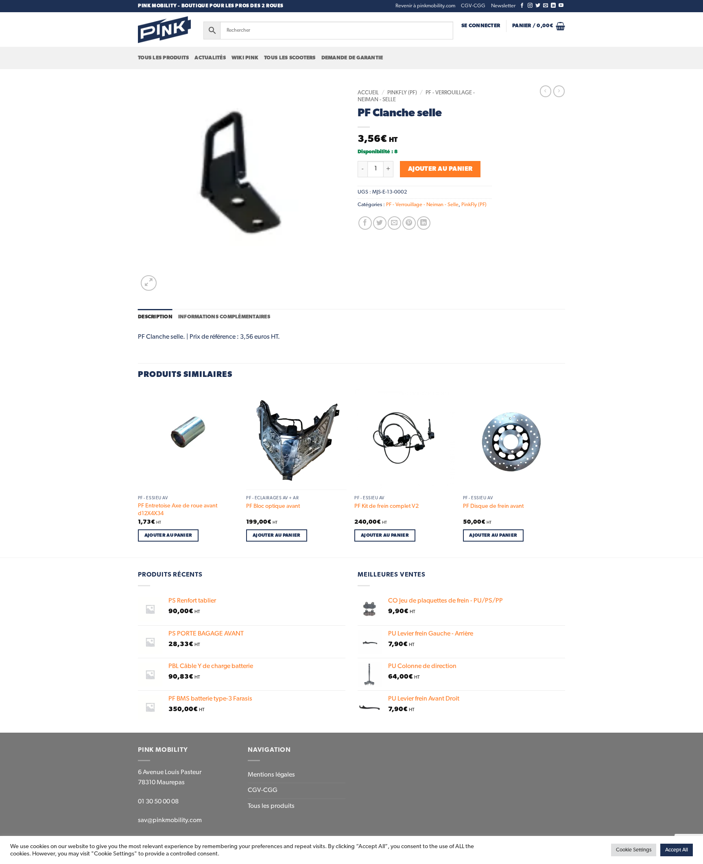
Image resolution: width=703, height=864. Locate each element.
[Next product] (545, 91)
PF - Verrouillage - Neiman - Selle (422, 204)
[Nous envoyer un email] (545, 6)
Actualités (210, 58)
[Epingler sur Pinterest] (409, 223)
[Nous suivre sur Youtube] (561, 6)
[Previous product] (559, 91)
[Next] (563, 473)
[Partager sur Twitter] (379, 223)
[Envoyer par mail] (394, 223)
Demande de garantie (352, 58)
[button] (503, 6)
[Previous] (138, 473)
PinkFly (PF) (402, 93)
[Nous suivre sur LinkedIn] (553, 6)
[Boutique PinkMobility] (164, 29)
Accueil (368, 93)
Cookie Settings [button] (633, 850)
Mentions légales (271, 775)
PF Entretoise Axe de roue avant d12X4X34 (177, 509)
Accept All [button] (676, 850)
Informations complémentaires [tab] (224, 317)
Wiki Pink (244, 58)
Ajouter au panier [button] (168, 535)
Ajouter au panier (440, 169)
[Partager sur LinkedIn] (423, 223)
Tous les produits (163, 58)
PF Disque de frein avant (493, 506)
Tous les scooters (289, 58)
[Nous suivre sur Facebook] (522, 6)
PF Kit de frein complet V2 (386, 506)
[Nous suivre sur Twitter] (537, 6)
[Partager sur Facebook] (365, 223)
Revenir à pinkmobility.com (425, 6)
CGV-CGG (473, 6)
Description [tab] (155, 317)
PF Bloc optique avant (273, 506)
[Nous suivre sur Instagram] (530, 6)
